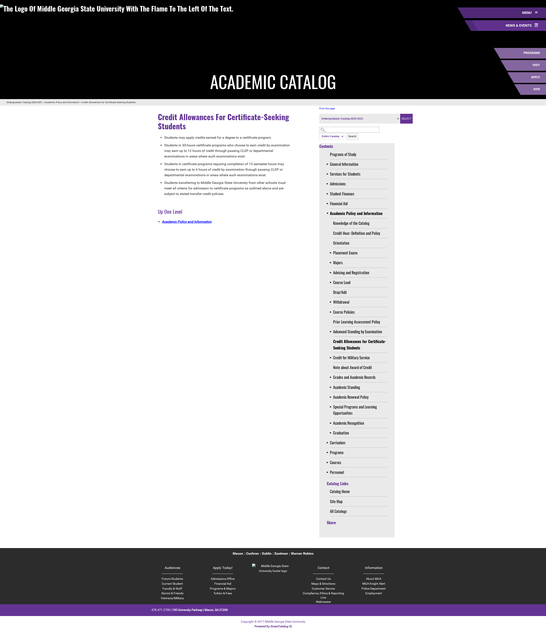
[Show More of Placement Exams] (331, 252)
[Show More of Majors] (331, 262)
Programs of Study (343, 154)
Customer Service (323, 588)
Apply (535, 77)
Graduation (341, 433)
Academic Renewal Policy (351, 397)
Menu (527, 13)
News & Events (519, 25)
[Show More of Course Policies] (331, 312)
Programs (532, 53)
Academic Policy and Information (62, 102)
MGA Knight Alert (373, 583)
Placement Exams (345, 252)
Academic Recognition (348, 423)
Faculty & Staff (172, 588)
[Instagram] (385, 609)
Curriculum (337, 442)
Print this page (327, 108)
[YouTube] (392, 609)
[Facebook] (370, 609)
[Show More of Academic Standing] (331, 387)
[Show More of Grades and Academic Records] (331, 377)
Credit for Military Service (351, 357)
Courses (335, 462)
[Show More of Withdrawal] (331, 302)
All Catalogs (338, 511)
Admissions (338, 183)
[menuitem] (238, 553)
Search (352, 136)
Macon (238, 553)
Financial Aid (339, 203)
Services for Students (345, 174)
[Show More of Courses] (328, 462)
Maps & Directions (323, 583)
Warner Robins (302, 553)
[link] (273, 571)
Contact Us (323, 578)
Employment (373, 593)
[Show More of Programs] (328, 452)
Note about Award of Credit (352, 367)
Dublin (267, 553)
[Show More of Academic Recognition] (331, 423)
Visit (536, 65)
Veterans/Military (172, 598)
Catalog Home (340, 491)
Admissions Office (223, 578)
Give (536, 89)
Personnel (337, 472)
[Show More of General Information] (328, 164)
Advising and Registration (351, 272)
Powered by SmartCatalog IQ (273, 626)
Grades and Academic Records (354, 377)
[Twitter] (377, 609)
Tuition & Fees (222, 593)
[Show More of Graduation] (331, 432)
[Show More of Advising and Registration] (331, 272)
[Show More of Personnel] (328, 472)
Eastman (281, 553)
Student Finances (342, 193)
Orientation (341, 243)
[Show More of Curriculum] (328, 442)
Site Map (336, 501)
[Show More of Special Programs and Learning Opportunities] (331, 406)
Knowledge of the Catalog (351, 223)
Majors (338, 262)
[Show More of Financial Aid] (328, 203)
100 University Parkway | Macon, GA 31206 (200, 610)
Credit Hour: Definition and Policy (356, 233)
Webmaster (323, 601)
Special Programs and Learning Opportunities (355, 410)
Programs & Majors (222, 588)
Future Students (172, 578)
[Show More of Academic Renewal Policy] (331, 397)
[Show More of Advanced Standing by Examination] (331, 331)
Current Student (172, 583)
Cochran (252, 553)
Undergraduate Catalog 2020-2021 (24, 102)
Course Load (341, 282)
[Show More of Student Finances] (328, 193)
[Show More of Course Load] (331, 282)
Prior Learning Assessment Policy (356, 322)
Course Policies (344, 312)
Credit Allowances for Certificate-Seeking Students (359, 344)
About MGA (373, 578)
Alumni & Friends (172, 593)
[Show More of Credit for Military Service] (331, 357)
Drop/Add (340, 292)
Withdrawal (341, 302)
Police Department (374, 588)
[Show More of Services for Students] (328, 174)
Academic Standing (346, 387)
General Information (344, 164)
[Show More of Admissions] (328, 183)
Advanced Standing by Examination (357, 331)
